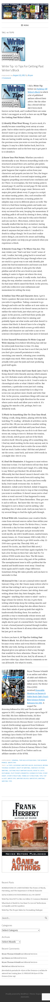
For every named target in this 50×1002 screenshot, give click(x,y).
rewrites (25, 773)
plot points (16, 773)
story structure (14, 776)
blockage (38, 765)
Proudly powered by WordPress (17, 994)
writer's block (23, 778)
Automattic (25, 997)
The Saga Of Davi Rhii (28, 760)
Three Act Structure (30, 776)
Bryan (30, 75)
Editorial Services (30, 954)
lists (42, 770)
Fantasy (34, 768)
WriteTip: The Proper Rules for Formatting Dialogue (22, 910)
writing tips (7, 781)
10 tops (10, 765)
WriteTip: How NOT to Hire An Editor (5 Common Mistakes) (25, 899)
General (15, 760)
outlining (6, 773)
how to (36, 770)
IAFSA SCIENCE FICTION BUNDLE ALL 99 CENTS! (21, 895)
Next (45, 838)
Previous (4, 838)
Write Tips (12, 762)
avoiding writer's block (23, 765)
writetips (33, 778)
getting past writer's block (20, 770)
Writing (41, 778)
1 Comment (6, 78)
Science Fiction (36, 773)
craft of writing (23, 768)
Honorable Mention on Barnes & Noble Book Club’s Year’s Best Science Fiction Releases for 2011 (37, 696)
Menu (26, 25)
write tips (12, 778)
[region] (25, 838)
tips (41, 776)
